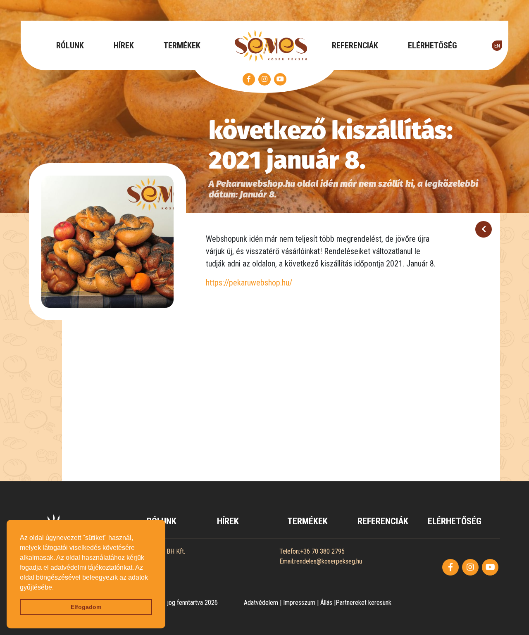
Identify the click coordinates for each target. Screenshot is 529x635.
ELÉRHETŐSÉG (432, 45)
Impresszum (299, 602)
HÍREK (124, 45)
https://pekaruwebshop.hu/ (249, 283)
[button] (56, 588)
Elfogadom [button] (86, 607)
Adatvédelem (261, 602)
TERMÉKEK (182, 45)
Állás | (328, 602)
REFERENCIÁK (355, 45)
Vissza (483, 229)
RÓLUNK (70, 45)
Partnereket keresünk (363, 602)
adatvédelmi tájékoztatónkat (91, 567)
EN (497, 46)
